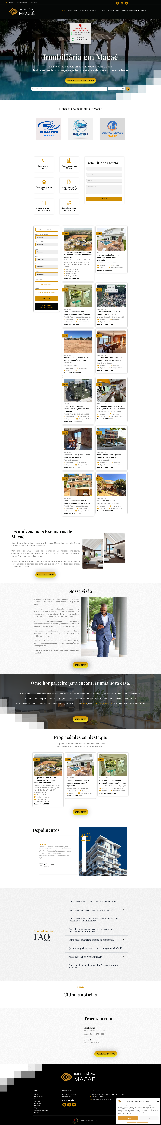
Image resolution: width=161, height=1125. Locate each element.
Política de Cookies (132, 1122)
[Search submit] (128, 89)
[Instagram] (122, 3)
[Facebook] (117, 3)
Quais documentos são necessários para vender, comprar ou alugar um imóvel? (92, 930)
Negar (148, 1118)
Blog (117, 10)
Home (64, 10)
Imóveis (82, 10)
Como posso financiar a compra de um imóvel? (91, 939)
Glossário (111, 10)
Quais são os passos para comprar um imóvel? (91, 909)
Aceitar (128, 1118)
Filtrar (46, 299)
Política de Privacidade (142, 1122)
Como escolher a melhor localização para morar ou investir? (93, 966)
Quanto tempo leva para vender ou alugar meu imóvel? (95, 948)
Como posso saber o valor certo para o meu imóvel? (94, 901)
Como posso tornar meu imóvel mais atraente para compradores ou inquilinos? (93, 919)
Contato (143, 10)
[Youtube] (126, 3)
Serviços (93, 10)
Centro (84, 703)
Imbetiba (98, 703)
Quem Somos (72, 10)
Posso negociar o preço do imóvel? (85, 956)
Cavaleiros (108, 703)
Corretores (101, 10)
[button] (157, 1101)
